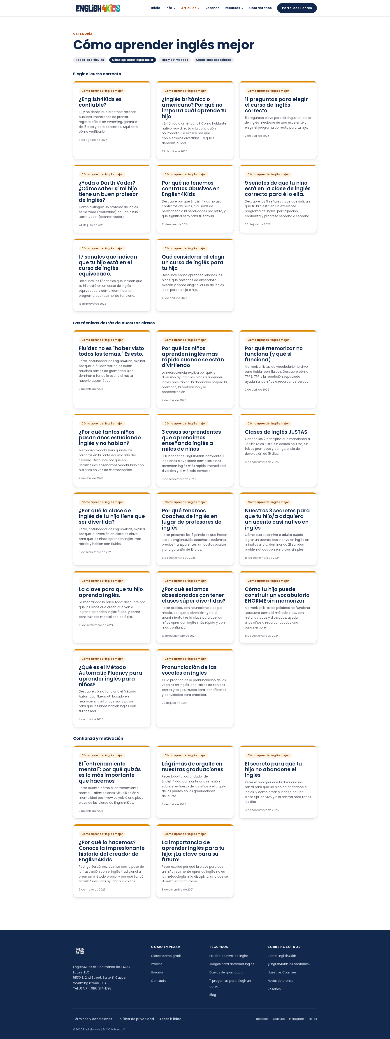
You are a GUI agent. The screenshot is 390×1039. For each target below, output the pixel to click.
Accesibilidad (170, 1019)
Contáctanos (260, 8)
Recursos (232, 8)
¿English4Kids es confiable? (289, 964)
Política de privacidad (136, 1019)
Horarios (157, 972)
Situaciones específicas (213, 60)
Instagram (296, 1019)
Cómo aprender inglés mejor (132, 60)
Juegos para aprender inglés (231, 964)
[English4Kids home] (97, 8)
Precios (156, 964)
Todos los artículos (90, 60)
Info (169, 8)
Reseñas (212, 8)
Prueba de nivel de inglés (228, 956)
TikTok (313, 1019)
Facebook (261, 1019)
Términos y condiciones (92, 1019)
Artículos (188, 8)
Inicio (155, 8)
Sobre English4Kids (282, 956)
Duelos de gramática (226, 972)
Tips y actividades (174, 60)
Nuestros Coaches (282, 972)
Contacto (158, 980)
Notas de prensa (280, 980)
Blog (212, 994)
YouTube (279, 1019)
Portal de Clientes (297, 8)
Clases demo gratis (166, 956)
